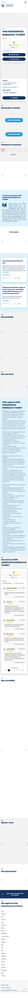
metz (2, 922)
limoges (3, 975)
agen (2, 973)
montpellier (4, 933)
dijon (2, 945)
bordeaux (3, 942)
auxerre (3, 961)
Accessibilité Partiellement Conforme (9, 990)
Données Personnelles (6, 987)
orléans (3, 939)
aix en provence (5, 936)
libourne (3, 964)
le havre (3, 919)
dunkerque (4, 959)
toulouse (3, 914)
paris (2, 911)
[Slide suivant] (25, 175)
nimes (2, 928)
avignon (3, 953)
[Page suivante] (22, 670)
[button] (25, 2)
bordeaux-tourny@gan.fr (10, 92)
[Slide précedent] (2, 175)
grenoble (3, 967)
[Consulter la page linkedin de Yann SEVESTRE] (19, 184)
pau (2, 947)
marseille (3, 925)
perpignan (3, 956)
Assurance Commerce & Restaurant (15, 334)
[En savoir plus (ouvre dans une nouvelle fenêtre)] (8, 878)
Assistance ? (4, 2)
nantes (3, 931)
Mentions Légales (5, 985)
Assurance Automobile (11, 360)
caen (2, 950)
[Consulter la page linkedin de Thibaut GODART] (9, 184)
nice (2, 916)
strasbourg (4, 970)
